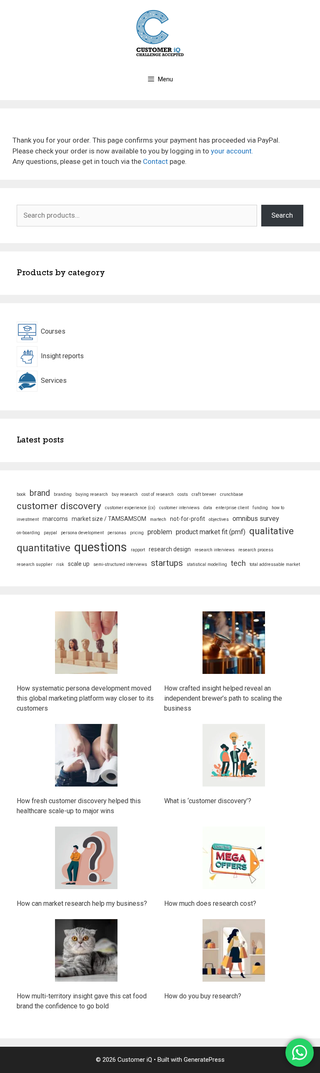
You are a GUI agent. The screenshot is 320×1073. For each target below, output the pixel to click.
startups (167, 563)
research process (255, 550)
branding (63, 494)
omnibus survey (255, 519)
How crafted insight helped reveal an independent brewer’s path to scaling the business (223, 698)
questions (100, 547)
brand (40, 493)
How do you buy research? (202, 996)
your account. (232, 151)
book (21, 494)
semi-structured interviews (120, 564)
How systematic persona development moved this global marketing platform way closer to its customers (85, 698)
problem (160, 532)
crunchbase (231, 494)
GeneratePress (204, 1059)
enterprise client (232, 507)
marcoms (55, 518)
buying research (91, 494)
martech (158, 519)
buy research (125, 494)
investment (28, 519)
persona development (82, 532)
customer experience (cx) (130, 507)
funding (260, 507)
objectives (219, 519)
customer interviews (179, 507)
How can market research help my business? (82, 903)
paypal (50, 532)
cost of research (158, 494)
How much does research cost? (210, 903)
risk (60, 564)
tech (238, 563)
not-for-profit (187, 518)
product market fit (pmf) (210, 532)
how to (278, 507)
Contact (155, 161)
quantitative (43, 548)
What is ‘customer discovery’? (207, 801)
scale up (79, 563)
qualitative (271, 531)
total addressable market (275, 564)
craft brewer (204, 494)
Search (282, 215)
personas (117, 532)
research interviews (215, 550)
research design (170, 549)
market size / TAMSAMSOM (109, 518)
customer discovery (59, 506)
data (207, 507)
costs (183, 494)
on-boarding (28, 532)
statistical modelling (207, 564)
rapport (138, 550)
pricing (137, 532)
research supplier (34, 564)
